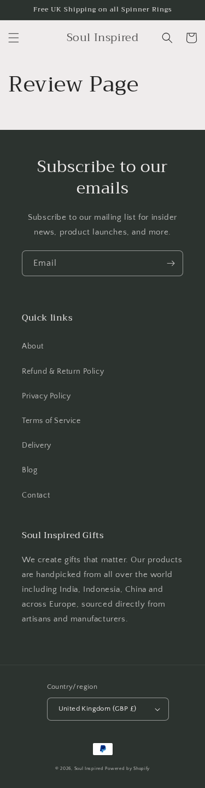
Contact (36, 495)
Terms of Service (51, 420)
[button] (14, 38)
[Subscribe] (171, 263)
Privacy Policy (46, 396)
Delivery (36, 445)
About (33, 346)
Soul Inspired (89, 768)
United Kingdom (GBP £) (97, 708)
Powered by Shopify (127, 768)
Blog (29, 470)
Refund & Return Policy (63, 371)
